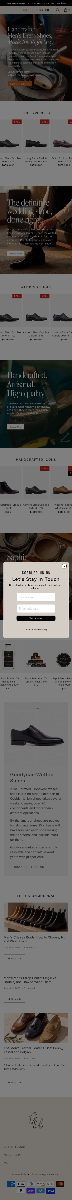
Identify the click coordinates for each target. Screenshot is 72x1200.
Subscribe (35, 618)
